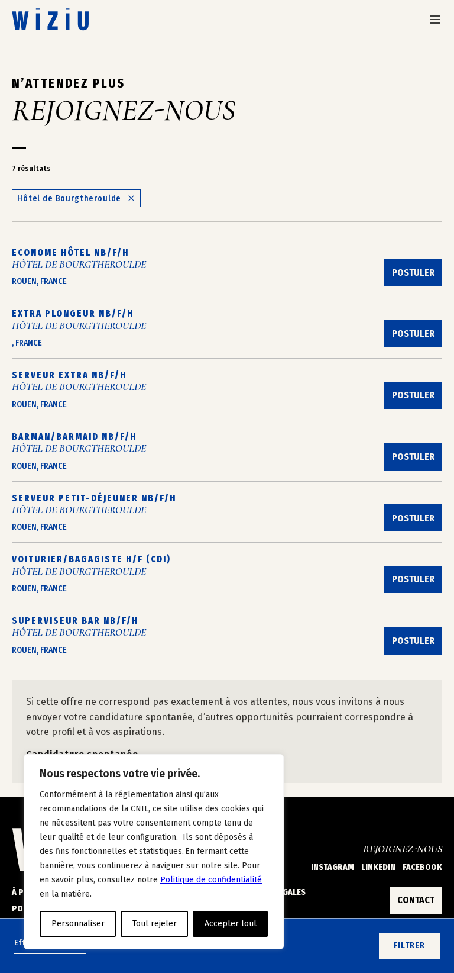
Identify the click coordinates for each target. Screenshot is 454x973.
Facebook (422, 867)
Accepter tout (231, 924)
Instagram (332, 867)
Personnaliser (78, 924)
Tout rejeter (154, 924)
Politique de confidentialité (211, 880)
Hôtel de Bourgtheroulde (69, 199)
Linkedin (378, 867)
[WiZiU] (50, 19)
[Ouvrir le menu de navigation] (435, 19)
